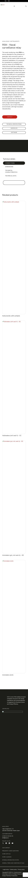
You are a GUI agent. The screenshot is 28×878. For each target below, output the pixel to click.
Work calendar (6, 857)
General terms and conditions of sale (13, 863)
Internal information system (10, 860)
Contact (9, 117)
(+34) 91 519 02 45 (7, 836)
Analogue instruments (10, 41)
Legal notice (6, 869)
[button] (26, 6)
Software (14, 132)
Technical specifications (14, 124)
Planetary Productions (11, 875)
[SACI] (3, 6)
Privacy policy (21, 869)
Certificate (14, 128)
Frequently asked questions (10, 851)
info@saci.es (5, 838)
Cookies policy (13, 869)
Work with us (6, 854)
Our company (6, 847)
